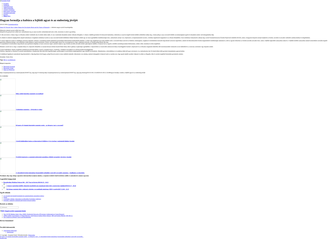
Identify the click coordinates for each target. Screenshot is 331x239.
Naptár (5, 197)
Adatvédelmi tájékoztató (10, 230)
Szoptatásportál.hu (13, 24)
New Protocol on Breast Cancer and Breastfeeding (17, 217)
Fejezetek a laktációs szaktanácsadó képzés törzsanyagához (19, 200)
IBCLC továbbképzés (9, 60)
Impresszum (10, 232)
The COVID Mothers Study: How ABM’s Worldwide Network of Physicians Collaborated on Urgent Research (33, 214)
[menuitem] (167, 3)
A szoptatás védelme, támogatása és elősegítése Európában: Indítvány (22, 199)
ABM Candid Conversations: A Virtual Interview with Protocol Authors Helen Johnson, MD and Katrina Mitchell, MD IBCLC (38, 215)
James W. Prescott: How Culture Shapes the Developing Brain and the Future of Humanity (25, 27)
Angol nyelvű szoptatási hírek (15, 211)
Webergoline (31, 235)
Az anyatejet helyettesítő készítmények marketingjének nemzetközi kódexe (23, 196)
